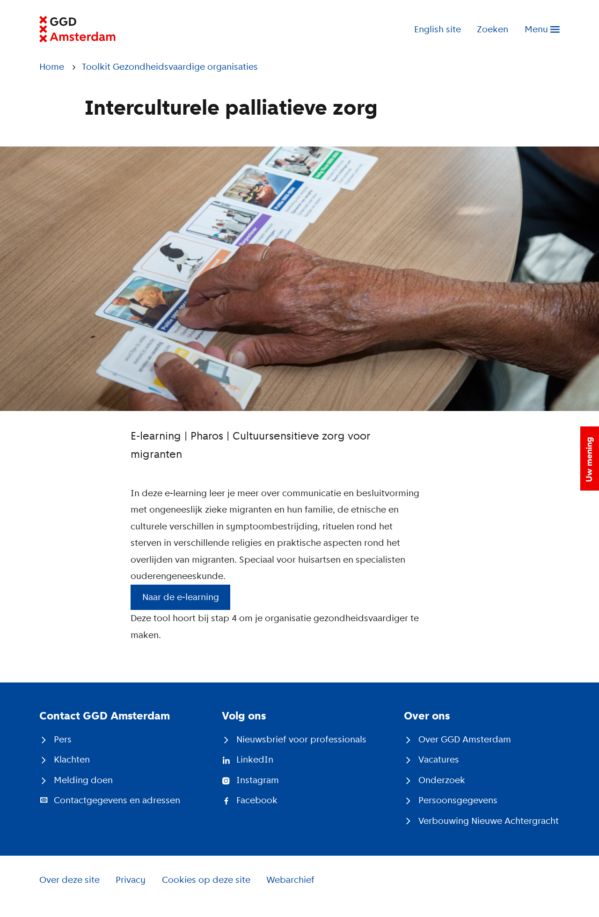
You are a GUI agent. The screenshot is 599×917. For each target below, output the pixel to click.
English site (437, 29)
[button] (589, 458)
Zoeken (492, 29)
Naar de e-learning (180, 597)
